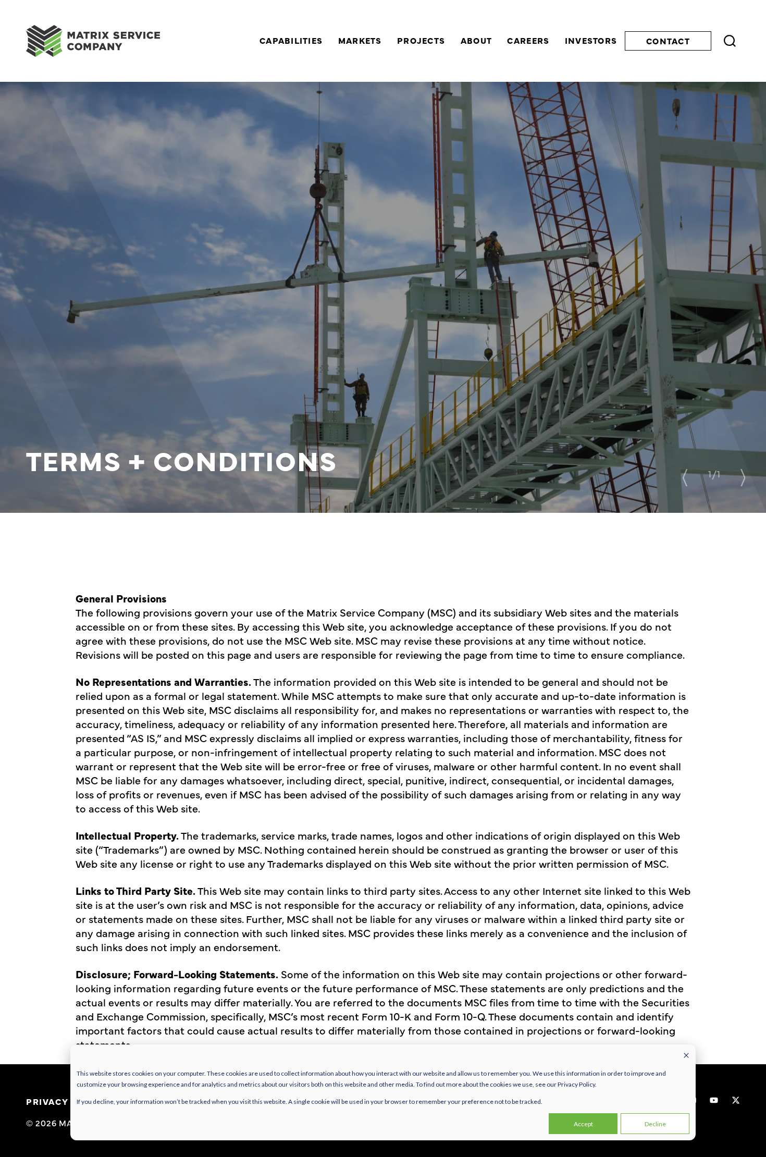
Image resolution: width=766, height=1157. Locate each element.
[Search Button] (730, 41)
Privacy (47, 1101)
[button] (685, 478)
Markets (360, 40)
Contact (668, 40)
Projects (421, 40)
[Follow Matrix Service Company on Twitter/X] (736, 1100)
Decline (655, 1124)
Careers (528, 40)
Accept (583, 1124)
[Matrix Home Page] (93, 41)
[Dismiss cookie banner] (686, 1056)
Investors (591, 40)
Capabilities (291, 40)
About (476, 40)
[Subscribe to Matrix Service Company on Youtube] (714, 1100)
